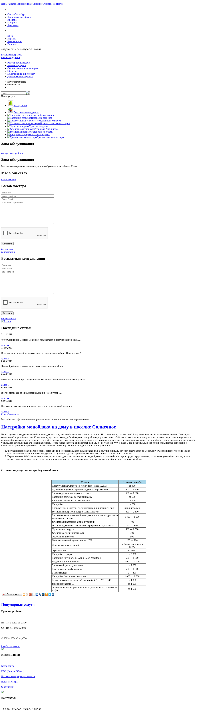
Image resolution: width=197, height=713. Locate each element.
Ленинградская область (19, 17)
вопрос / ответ (8, 318)
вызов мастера (8, 179)
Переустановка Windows (48, 120)
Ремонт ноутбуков (16, 65)
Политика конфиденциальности (18, 676)
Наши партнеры (9, 681)
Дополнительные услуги (20, 76)
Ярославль (12, 25)
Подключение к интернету (21, 73)
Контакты (58, 3)
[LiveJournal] (40, 594)
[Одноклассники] (46, 594)
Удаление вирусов (38, 126)
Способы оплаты (10, 414)
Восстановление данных (26, 112)
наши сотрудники (10, 57)
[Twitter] (49, 594)
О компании (7, 687)
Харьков (11, 38)
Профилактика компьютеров (55, 123)
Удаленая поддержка (20, 3)
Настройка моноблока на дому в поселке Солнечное (58, 427)
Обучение (12, 71)
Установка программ (42, 131)
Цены (4, 3)
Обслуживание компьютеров (22, 68)
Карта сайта (7, 666)
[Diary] (27, 594)
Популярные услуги (18, 604)
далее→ (5, 345)
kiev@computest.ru (10, 646)
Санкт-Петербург (16, 14)
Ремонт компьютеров (18, 62)
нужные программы (11, 54)
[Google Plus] (30, 594)
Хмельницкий (14, 41)
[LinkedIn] (36, 594)
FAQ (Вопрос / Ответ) (12, 671)
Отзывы (46, 3)
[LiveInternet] (33, 594)
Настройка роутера (40, 134)
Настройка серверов (41, 118)
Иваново (12, 19)
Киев (10, 36)
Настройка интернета (43, 115)
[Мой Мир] (43, 594)
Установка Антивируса (46, 129)
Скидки (36, 3)
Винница (12, 44)
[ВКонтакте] (53, 594)
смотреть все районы (12, 153)
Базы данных (20, 105)
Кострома (12, 22)
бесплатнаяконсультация (8, 250)
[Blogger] (24, 594)
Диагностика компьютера (50, 137)
